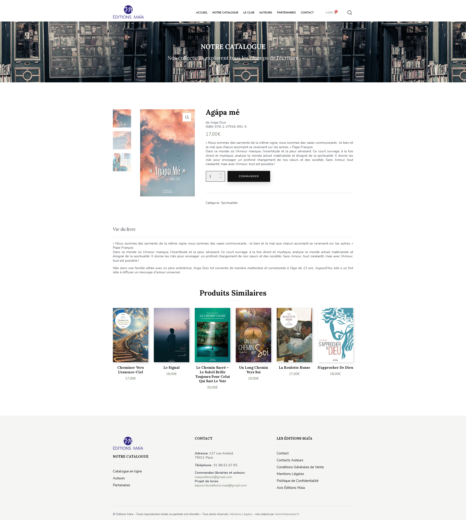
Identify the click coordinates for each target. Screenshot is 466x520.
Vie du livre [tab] (124, 229)
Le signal (171, 367)
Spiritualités (229, 203)
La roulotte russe (294, 367)
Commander (249, 176)
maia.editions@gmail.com (213, 477)
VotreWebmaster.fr (287, 514)
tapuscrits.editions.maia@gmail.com (221, 485)
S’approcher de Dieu (335, 367)
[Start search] (349, 12)
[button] (187, 117)
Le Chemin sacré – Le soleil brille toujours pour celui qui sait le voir (212, 374)
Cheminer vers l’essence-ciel (130, 369)
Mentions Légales (241, 514)
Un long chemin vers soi (253, 369)
